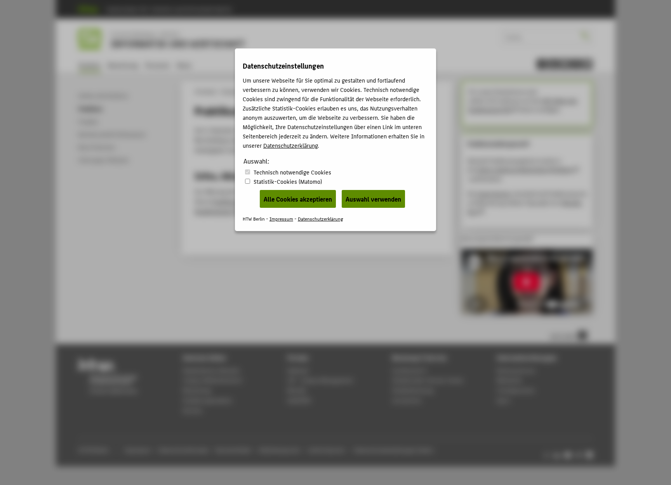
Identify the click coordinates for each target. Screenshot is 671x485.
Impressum (281, 218)
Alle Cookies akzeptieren (298, 199)
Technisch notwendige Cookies (292, 171)
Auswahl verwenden (373, 199)
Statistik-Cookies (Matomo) (288, 181)
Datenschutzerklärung (290, 145)
